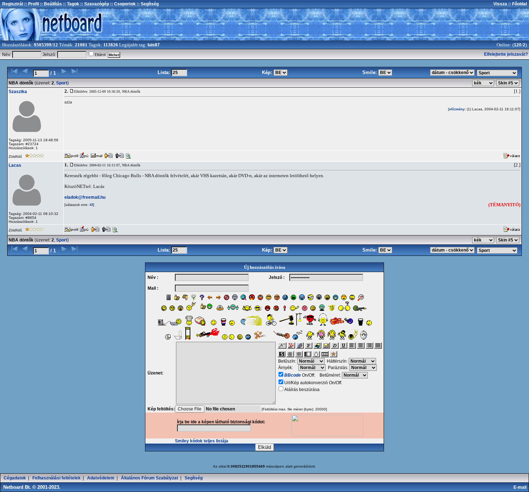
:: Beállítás (50, 3)
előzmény (457, 109)
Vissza (500, 3)
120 (517, 44)
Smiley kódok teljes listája (201, 440)
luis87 (154, 44)
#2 (91, 205)
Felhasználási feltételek (56, 477)
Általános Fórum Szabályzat (149, 477)
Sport (61, 83)
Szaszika (18, 91)
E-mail (521, 487)
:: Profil (31, 3)
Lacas (15, 165)
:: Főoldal (517, 3)
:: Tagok (70, 3)
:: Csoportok (122, 3)
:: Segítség (147, 3)
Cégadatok (15, 477)
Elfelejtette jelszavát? (506, 54)
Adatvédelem (100, 477)
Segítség (194, 477)
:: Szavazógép (94, 3)
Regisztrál (12, 3)
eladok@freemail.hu (84, 197)
